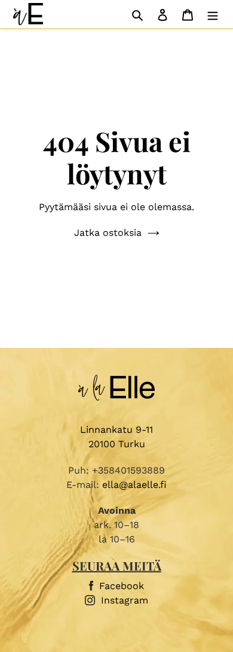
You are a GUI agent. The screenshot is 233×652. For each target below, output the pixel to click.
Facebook (121, 586)
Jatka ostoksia (108, 232)
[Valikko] (212, 14)
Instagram (124, 600)
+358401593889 (128, 470)
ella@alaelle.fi (134, 484)
